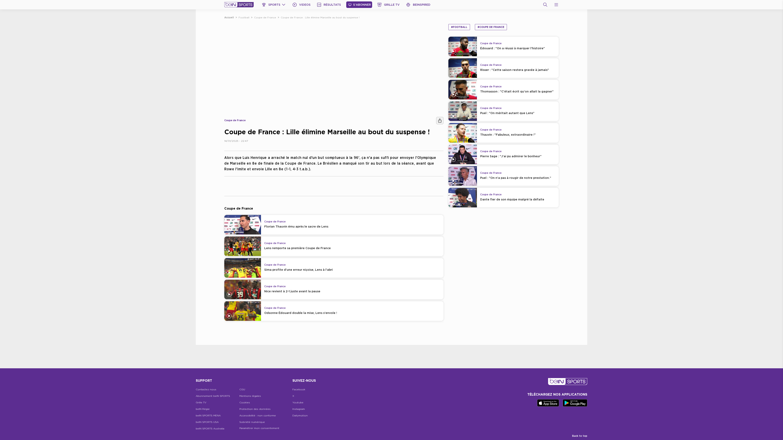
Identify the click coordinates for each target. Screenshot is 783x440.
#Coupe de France (491, 27)
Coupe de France (265, 17)
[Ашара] (439, 120)
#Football (459, 27)
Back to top (579, 435)
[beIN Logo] (239, 4)
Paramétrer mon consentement (259, 428)
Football (244, 17)
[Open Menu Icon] (556, 4)
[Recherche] (545, 4)
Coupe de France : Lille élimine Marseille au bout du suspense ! (320, 17)
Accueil (229, 17)
